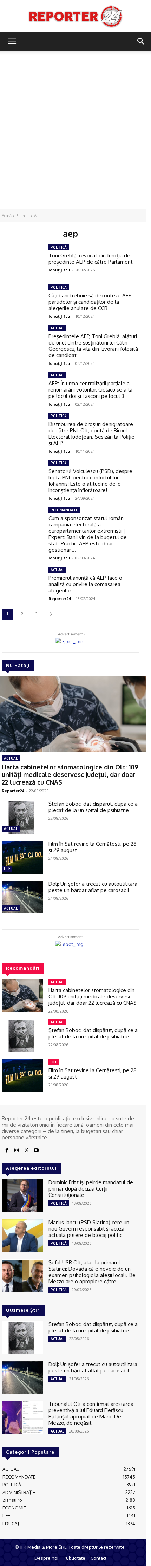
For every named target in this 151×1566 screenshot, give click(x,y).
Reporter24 (13, 790)
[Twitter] (26, 1150)
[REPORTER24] (75, 16)
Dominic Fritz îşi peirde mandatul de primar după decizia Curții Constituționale (90, 1188)
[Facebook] (7, 1150)
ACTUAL (11, 758)
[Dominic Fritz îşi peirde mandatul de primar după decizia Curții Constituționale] (22, 1195)
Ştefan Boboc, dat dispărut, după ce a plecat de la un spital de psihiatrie (93, 806)
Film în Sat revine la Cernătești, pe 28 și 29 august (92, 846)
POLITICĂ (59, 247)
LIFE (7, 868)
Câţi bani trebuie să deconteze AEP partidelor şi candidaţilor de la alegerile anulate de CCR (90, 302)
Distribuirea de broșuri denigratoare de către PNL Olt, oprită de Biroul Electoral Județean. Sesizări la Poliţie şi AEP (91, 433)
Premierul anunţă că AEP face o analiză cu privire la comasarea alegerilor (85, 584)
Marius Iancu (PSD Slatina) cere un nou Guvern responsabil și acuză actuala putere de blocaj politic (88, 1228)
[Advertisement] (75, 129)
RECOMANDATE (64, 509)
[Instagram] (16, 1150)
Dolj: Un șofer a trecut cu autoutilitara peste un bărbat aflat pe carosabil (92, 886)
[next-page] (51, 614)
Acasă (7, 215)
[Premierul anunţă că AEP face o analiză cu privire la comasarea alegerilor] (22, 583)
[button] (12, 41)
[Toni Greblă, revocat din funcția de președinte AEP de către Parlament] (22, 260)
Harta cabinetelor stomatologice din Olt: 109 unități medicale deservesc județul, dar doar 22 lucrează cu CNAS (70, 774)
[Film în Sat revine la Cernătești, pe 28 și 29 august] (22, 857)
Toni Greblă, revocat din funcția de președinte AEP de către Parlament (90, 258)
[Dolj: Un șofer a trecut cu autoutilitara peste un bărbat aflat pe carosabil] (22, 897)
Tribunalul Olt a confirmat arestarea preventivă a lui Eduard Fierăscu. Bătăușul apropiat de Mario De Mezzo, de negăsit (90, 1413)
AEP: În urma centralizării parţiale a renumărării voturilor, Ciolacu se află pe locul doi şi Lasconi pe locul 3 (90, 389)
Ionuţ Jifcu (59, 270)
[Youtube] (36, 1150)
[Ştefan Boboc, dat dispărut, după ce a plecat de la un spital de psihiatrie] (22, 817)
